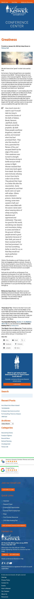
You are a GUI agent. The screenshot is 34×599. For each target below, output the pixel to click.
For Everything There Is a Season (11, 414)
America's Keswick (6, 566)
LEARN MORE (17, 384)
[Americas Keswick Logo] (17, 10)
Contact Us (6, 531)
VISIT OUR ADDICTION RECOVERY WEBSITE (14, 525)
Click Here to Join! (8, 489)
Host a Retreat (5, 588)
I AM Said (4, 416)
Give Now (14, 2)
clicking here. (15, 325)
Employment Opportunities (11, 507)
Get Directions (14, 554)
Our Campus (5, 591)
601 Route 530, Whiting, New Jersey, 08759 (14, 543)
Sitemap (4, 577)
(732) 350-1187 (10, 545)
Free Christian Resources (10, 517)
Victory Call (5, 48)
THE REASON (5, 408)
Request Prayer (8, 504)
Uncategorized (5, 444)
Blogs (5, 514)
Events (3, 586)
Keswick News (5, 438)
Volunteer (6, 501)
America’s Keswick (10, 575)
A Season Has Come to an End (10, 411)
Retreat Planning (6, 441)
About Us (4, 594)
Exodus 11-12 (21, 322)
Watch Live (4, 2)
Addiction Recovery (27, 2)
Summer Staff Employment (11, 510)
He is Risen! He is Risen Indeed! (10, 405)
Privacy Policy (5, 580)
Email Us (5, 554)
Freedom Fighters (6, 435)
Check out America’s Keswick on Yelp (12, 558)
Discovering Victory (7, 433)
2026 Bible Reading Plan (10, 520)
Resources (4, 597)
